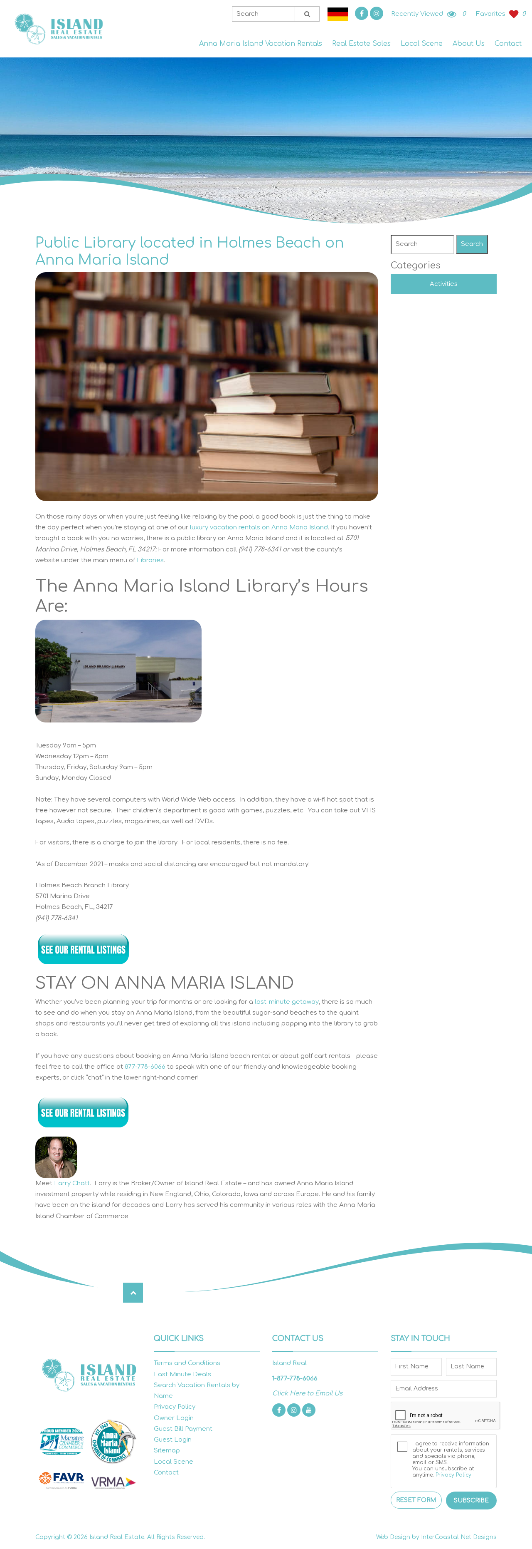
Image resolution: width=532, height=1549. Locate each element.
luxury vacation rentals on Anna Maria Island (259, 527)
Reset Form (416, 1500)
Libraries (150, 560)
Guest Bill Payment (183, 1428)
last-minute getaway (287, 1001)
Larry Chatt (72, 1183)
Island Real (58, 28)
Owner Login (174, 1418)
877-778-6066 (145, 1066)
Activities (444, 284)
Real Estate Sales (361, 43)
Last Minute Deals (182, 1374)
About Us (469, 43)
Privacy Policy (174, 1406)
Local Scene (422, 43)
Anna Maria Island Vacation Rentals (260, 43)
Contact (508, 43)
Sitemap (167, 1450)
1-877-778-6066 (295, 1378)
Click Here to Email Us (307, 1393)
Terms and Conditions (187, 1363)
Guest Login (173, 1439)
